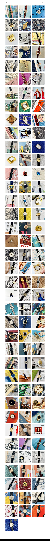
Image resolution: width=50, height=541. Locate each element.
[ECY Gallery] (7, 3)
